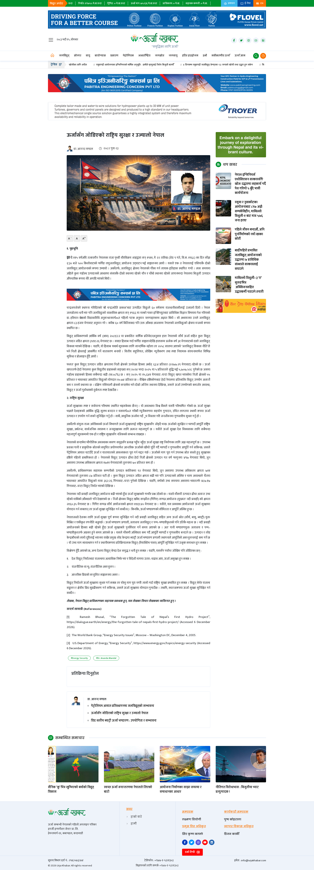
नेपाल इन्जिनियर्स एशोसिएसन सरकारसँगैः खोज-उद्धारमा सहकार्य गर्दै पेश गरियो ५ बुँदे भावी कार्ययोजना (250, 184)
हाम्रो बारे (136, 817)
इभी (205, 55)
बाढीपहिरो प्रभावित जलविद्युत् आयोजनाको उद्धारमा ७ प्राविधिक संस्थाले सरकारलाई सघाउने (248, 259)
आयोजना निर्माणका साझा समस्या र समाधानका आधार (181, 789)
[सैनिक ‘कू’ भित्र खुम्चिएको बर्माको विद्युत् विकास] (73, 763)
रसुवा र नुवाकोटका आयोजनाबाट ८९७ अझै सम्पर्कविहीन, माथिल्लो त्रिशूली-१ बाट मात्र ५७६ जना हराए (249, 211)
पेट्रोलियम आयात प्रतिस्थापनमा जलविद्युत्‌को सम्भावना (122, 706)
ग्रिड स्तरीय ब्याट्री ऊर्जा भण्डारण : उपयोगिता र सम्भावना (123, 720)
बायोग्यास (100, 55)
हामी (134, 823)
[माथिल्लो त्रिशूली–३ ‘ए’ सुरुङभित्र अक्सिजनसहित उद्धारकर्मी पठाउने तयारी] (223, 284)
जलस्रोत (159, 55)
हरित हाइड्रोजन (190, 55)
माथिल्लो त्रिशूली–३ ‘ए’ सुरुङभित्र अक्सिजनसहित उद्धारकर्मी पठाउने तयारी (249, 285)
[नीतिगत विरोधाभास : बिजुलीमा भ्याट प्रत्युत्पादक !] (241, 763)
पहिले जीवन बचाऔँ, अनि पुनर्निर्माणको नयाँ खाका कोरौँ (249, 234)
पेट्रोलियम (128, 55)
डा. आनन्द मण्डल (83, 149)
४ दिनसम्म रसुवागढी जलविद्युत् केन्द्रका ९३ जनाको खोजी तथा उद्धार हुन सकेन (188, 64)
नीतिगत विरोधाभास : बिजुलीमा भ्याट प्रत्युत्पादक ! (237, 789)
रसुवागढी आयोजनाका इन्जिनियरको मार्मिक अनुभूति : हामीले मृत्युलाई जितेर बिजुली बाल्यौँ (105, 64)
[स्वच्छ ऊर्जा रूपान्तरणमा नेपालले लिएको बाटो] (129, 763)
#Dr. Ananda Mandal (106, 658)
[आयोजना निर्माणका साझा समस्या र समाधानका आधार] (185, 763)
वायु (88, 55)
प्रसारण (114, 55)
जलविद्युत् (64, 55)
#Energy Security (79, 658)
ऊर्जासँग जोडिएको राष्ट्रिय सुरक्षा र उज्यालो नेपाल (119, 713)
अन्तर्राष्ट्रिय (144, 55)
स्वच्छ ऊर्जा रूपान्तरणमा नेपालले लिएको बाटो (128, 789)
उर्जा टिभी (190, 852)
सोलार (77, 55)
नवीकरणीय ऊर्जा (221, 55)
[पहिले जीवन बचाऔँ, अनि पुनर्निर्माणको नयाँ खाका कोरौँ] (223, 235)
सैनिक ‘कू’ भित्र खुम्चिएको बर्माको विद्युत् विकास (71, 789)
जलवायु (173, 55)
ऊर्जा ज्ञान (240, 55)
